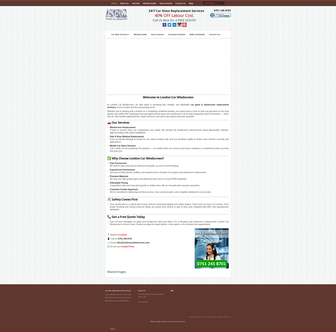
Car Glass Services (120, 34)
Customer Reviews (176, 34)
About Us (124, 3)
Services (136, 3)
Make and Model (197, 34)
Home (114, 3)
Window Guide (149, 3)
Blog (191, 3)
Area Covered (166, 3)
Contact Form (127, 246)
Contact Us (180, 3)
